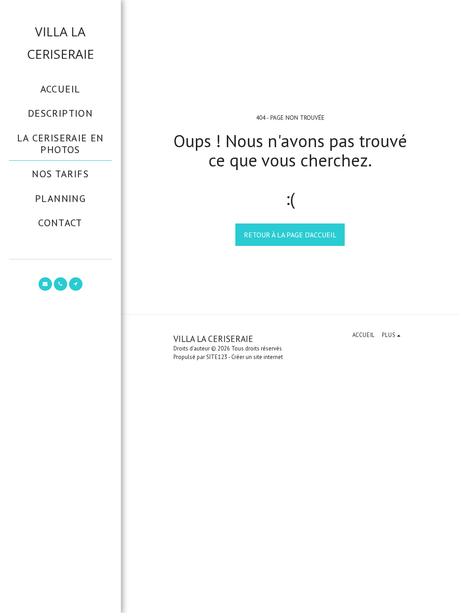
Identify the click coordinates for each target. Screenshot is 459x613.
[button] (45, 284)
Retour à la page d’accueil (290, 234)
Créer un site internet (257, 357)
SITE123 (216, 357)
